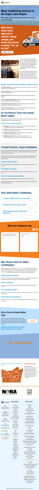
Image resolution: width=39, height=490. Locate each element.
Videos (15, 435)
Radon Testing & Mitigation (29, 453)
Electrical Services (30, 425)
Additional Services (30, 461)
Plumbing (29, 415)
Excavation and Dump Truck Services (30, 464)
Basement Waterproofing (30, 476)
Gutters (30, 470)
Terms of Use (31, 488)
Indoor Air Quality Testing (29, 447)
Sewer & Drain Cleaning (29, 419)
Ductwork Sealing (29, 444)
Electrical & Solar (29, 424)
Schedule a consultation (7, 52)
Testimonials (15, 421)
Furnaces (29, 405)
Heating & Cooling (29, 404)
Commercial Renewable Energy (15, 441)
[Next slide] (37, 229)
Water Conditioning (30, 418)
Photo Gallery (15, 425)
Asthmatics (29, 458)
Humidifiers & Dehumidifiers (29, 451)
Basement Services (29, 475)
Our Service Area (15, 411)
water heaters (30, 136)
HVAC (23, 268)
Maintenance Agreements (29, 413)
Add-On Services (29, 468)
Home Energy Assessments (29, 436)
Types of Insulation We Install (29, 442)
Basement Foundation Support (30, 479)
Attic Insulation (29, 438)
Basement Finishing (30, 481)
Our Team (15, 405)
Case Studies (15, 424)
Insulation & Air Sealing (29, 435)
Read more (24, 246)
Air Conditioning (29, 408)
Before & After (15, 427)
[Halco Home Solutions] (5, 3)
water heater (3, 272)
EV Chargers (29, 431)
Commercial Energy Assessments (15, 452)
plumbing (18, 268)
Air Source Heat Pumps (29, 410)
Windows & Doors (30, 473)
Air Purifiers (29, 450)
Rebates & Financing (15, 418)
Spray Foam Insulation (29, 439)
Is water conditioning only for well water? (16, 198)
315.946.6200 (8, 329)
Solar (29, 427)
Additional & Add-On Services (29, 459)
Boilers (29, 407)
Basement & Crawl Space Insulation (29, 441)
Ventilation (29, 448)
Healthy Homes (29, 445)
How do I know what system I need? (14, 205)
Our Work (15, 419)
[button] (19, 198)
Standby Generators (30, 471)
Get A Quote (5, 437)
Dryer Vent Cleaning (30, 456)
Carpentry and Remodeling (30, 465)
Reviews (15, 422)
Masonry (30, 462)
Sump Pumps (29, 482)
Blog (15, 430)
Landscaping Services (30, 467)
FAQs (15, 431)
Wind (30, 428)
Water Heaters (30, 416)
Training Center (15, 433)
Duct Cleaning (29, 455)
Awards (15, 410)
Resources (15, 428)
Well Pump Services (30, 421)
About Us (15, 404)
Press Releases (15, 416)
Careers (15, 413)
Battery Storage (29, 430)
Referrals (15, 415)
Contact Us (15, 458)
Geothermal (29, 411)
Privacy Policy (27, 488)
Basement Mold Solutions (29, 478)
